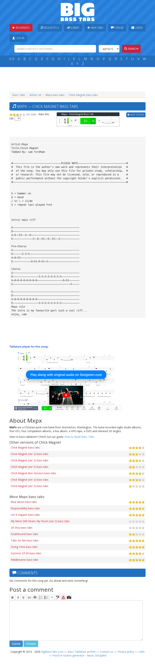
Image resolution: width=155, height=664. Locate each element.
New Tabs (96, 27)
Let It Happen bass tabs (25, 515)
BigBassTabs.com (52, 651)
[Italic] (18, 597)
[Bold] (12, 597)
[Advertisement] (78, 78)
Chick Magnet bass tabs (83, 95)
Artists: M (35, 95)
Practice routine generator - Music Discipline (79, 655)
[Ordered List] (40, 597)
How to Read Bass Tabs (79, 437)
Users (138, 27)
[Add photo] (69, 597)
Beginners (22, 27)
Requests (50, 27)
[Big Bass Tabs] (78, 11)
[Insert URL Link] (29, 597)
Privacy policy (126, 651)
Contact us (106, 651)
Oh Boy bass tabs (22, 527)
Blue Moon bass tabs (24, 502)
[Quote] (52, 597)
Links (141, 651)
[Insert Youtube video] (63, 597)
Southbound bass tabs (24, 534)
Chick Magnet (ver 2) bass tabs (29, 454)
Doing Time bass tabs (24, 547)
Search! (132, 48)
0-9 (11, 58)
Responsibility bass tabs (25, 508)
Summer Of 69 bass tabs (26, 553)
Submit (74, 27)
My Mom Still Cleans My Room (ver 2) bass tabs (40, 521)
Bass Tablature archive (82, 651)
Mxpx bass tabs (54, 95)
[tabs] (57, 597)
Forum (118, 27)
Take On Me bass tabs (24, 540)
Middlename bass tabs (24, 559)
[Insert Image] (35, 597)
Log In (19, 38)
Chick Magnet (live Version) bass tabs (33, 473)
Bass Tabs (18, 95)
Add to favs (137, 114)
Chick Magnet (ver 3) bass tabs (29, 467)
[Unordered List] (46, 597)
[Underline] (23, 597)
